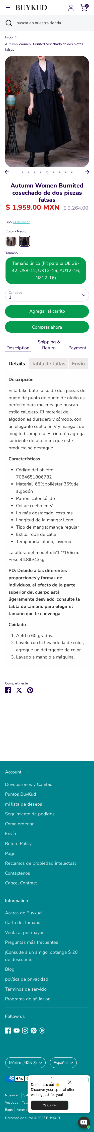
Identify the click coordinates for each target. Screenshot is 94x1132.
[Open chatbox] (84, 1123)
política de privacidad (26, 979)
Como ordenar (19, 824)
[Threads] (42, 1031)
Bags (9, 1109)
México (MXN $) (23, 1062)
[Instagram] (25, 1031)
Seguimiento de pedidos (30, 814)
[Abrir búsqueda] (8, 23)
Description (18, 348)
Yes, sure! (49, 1105)
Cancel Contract (21, 883)
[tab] (17, 364)
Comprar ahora (47, 327)
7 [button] (59, 172)
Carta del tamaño (22, 923)
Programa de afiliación (27, 999)
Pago (10, 853)
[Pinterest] (34, 1031)
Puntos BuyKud (20, 794)
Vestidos (11, 1102)
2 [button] (28, 172)
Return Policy (18, 844)
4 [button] (40, 172)
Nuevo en (12, 1095)
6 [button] (53, 172)
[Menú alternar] (8, 7)
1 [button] (22, 172)
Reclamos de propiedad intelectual (40, 863)
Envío (10, 834)
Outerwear (21, 222)
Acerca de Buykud (23, 913)
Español (61, 1062)
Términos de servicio (26, 989)
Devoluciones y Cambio (28, 784)
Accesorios (25, 1109)
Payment (77, 348)
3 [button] (34, 172)
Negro (24, 241)
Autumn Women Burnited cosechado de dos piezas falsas (44, 47)
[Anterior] (6, 171)
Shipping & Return (49, 345)
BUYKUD (53, 1118)
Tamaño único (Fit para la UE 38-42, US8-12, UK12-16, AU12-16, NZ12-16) (46, 270)
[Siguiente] (87, 171)
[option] (47, 111)
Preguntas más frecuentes (31, 942)
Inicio (9, 37)
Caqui (11, 241)
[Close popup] (69, 1080)
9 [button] (71, 172)
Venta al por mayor (24, 933)
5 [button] (47, 172)
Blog (10, 969)
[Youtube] (17, 1031)
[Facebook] (8, 1031)
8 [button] (65, 172)
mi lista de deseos (23, 804)
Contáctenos (17, 873)
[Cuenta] (71, 6)
